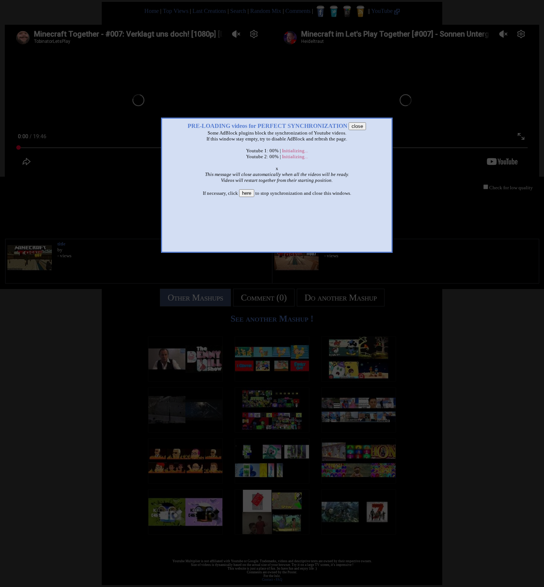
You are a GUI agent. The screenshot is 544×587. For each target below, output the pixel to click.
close (357, 126)
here (246, 193)
